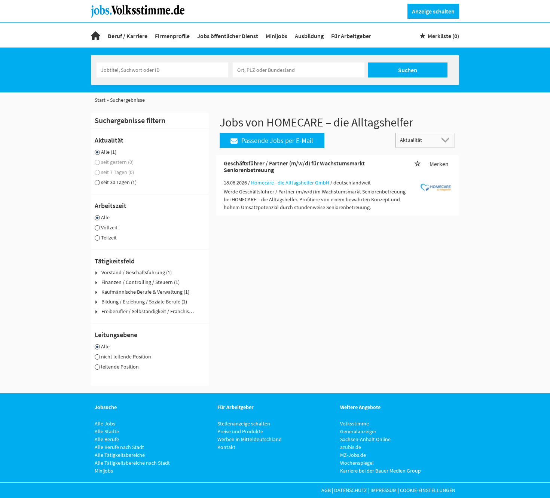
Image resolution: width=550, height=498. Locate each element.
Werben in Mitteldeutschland (249, 439)
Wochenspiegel (357, 462)
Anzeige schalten (433, 11)
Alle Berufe (107, 439)
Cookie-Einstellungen (427, 490)
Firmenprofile (172, 36)
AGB (326, 490)
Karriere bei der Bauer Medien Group (380, 470)
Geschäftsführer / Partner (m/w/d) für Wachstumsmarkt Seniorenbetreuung (294, 166)
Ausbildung (309, 36)
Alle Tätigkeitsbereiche (120, 455)
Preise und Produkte (240, 431)
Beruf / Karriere (127, 36)
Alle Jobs (105, 423)
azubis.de (350, 447)
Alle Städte (107, 431)
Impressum (383, 490)
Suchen (407, 70)
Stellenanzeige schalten (243, 423)
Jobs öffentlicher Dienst (227, 36)
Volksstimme (354, 423)
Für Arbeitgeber (351, 36)
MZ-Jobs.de (353, 455)
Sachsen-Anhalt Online (365, 439)
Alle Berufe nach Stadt (119, 447)
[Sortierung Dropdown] (447, 140)
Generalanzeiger (358, 431)
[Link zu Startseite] (140, 10)
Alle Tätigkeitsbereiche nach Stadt (132, 462)
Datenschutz (350, 490)
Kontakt (226, 447)
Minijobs (276, 36)
